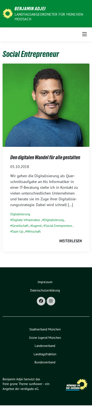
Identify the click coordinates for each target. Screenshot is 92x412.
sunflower (35, 384)
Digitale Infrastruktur (26, 220)
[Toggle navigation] (84, 34)
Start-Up (17, 231)
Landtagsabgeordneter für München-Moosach (49, 16)
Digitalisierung (20, 214)
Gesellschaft (20, 226)
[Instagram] (51, 301)
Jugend (37, 226)
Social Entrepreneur (58, 226)
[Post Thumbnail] (46, 104)
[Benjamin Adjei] (8, 13)
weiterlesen (70, 240)
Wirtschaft (34, 231)
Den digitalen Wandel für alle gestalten (45, 157)
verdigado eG (29, 389)
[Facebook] (41, 301)
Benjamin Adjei (30, 8)
